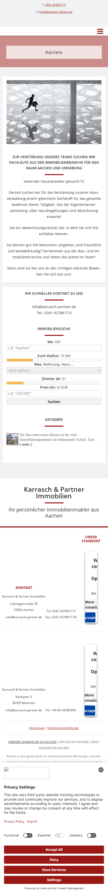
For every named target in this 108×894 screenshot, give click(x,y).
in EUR (54, 387)
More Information (89, 604)
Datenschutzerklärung (63, 728)
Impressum (37, 728)
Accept (89, 617)
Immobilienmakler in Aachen (32, 742)
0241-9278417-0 (55, 5)
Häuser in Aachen (74, 742)
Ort (54, 341)
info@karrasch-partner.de (55, 12)
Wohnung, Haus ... (54, 364)
